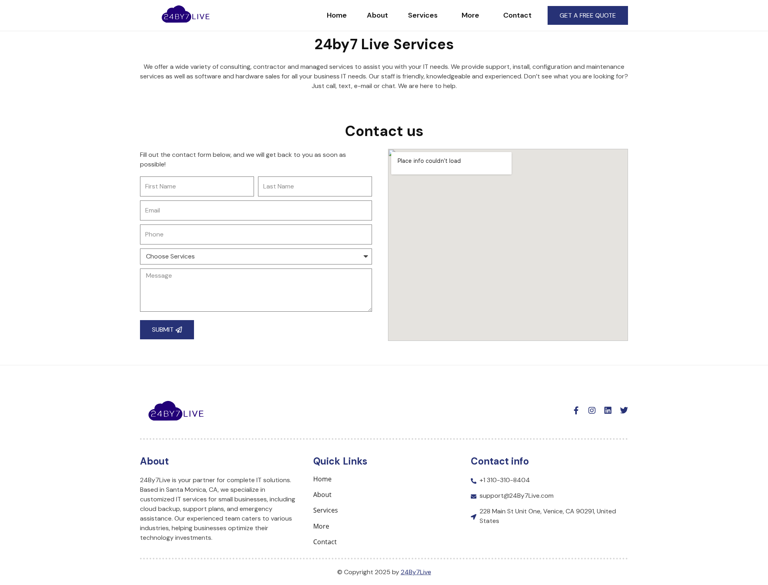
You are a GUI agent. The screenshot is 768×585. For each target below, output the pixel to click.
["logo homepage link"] (185, 14)
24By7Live (416, 572)
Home (337, 15)
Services (423, 15)
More (470, 15)
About (377, 15)
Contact (517, 15)
